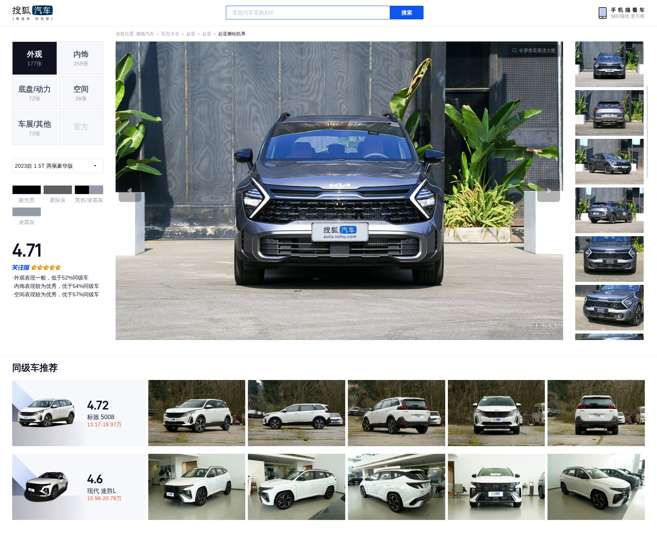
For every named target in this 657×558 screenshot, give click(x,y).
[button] (228, 190)
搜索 (407, 13)
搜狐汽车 (32, 13)
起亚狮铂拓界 (232, 34)
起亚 (190, 34)
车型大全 (170, 34)
